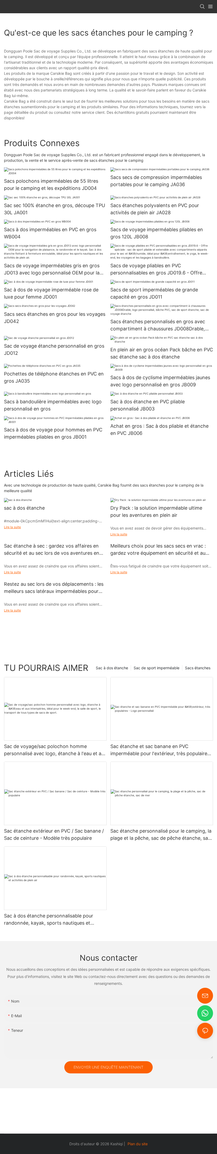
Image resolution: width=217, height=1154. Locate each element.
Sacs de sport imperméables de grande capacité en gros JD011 (154, 293)
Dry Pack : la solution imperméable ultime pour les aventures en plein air (156, 511)
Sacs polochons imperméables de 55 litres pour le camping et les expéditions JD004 (51, 184)
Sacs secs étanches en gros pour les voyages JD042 (54, 317)
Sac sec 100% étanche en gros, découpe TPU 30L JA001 (54, 209)
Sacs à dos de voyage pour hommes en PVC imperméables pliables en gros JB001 (53, 433)
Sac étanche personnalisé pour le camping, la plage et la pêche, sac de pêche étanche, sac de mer (160, 835)
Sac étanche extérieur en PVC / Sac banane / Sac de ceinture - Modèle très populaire (54, 834)
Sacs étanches (197, 668)
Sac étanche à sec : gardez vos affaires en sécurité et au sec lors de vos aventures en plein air (51, 550)
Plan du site (138, 1144)
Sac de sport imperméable (156, 668)
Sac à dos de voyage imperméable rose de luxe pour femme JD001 (51, 293)
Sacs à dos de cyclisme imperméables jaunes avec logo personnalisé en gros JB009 (160, 381)
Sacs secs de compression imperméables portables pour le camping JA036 (156, 180)
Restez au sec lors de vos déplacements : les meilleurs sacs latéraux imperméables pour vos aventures (53, 588)
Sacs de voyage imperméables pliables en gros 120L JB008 (156, 233)
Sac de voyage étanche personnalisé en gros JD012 (54, 349)
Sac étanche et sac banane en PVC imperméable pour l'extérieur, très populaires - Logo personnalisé (161, 750)
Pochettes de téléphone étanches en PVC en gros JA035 (54, 377)
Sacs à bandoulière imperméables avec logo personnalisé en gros (53, 405)
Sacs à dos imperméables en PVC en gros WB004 (50, 233)
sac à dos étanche (24, 508)
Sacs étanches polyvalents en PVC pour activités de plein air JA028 (154, 209)
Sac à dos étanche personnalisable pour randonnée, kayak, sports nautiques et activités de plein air (48, 919)
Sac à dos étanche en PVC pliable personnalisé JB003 (147, 405)
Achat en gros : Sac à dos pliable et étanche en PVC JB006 (159, 429)
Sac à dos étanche (112, 668)
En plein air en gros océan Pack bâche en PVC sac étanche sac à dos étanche (161, 353)
